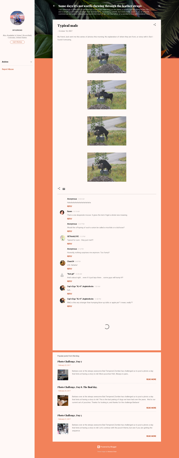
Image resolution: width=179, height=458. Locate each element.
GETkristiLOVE (73, 236)
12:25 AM (78, 274)
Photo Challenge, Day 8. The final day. (77, 387)
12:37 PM (81, 224)
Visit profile (17, 42)
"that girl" (70, 274)
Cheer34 (70, 261)
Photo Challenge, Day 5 (69, 415)
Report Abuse (8, 69)
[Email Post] (63, 190)
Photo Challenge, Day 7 (69, 361)
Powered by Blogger (108, 447)
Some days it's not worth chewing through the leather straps (99, 6)
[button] (154, 25)
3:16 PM (81, 249)
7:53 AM (97, 286)
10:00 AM (81, 199)
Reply (69, 206)
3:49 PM (77, 261)
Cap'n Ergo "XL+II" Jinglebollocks (80, 286)
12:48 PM (97, 299)
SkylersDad (17, 30)
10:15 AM (76, 211)
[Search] (159, 6)
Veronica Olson (112, 451)
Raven (69, 211)
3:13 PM (82, 236)
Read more (151, 379)
